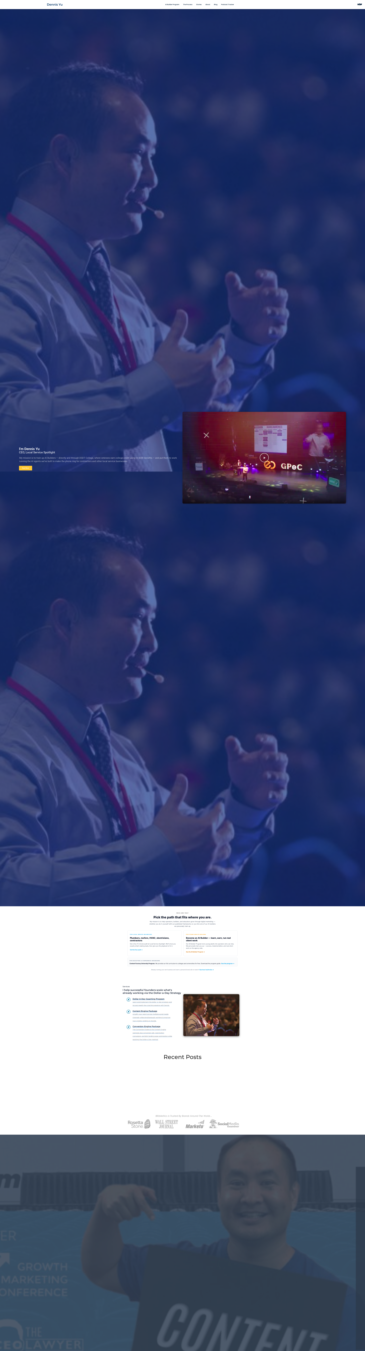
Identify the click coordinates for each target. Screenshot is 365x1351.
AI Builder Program (172, 4)
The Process (187, 4)
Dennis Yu (55, 4)
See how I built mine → (206, 969)
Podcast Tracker (227, 4)
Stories (199, 4)
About (207, 4)
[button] (264, 457)
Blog (215, 4)
